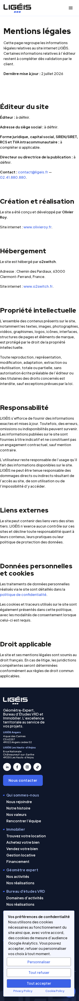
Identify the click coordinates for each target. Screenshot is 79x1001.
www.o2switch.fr (37, 286)
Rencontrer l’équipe (23, 821)
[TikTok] (37, 767)
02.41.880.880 (13, 177)
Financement (17, 861)
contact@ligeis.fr (33, 172)
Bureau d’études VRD (25, 891)
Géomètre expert (22, 870)
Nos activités (17, 876)
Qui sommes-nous (22, 795)
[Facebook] (17, 767)
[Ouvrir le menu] (70, 8)
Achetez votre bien (23, 842)
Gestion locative (20, 855)
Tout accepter (39, 983)
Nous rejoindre (19, 801)
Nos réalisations (20, 883)
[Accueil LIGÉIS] (15, 700)
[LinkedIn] (7, 767)
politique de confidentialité (23, 594)
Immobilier (15, 829)
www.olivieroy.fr (37, 227)
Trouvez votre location (26, 836)
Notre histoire (18, 808)
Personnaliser (38, 962)
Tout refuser (39, 972)
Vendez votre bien (22, 848)
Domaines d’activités (24, 898)
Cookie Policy (55, 991)
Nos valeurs (16, 814)
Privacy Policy (22, 991)
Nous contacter (23, 780)
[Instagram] (27, 767)
